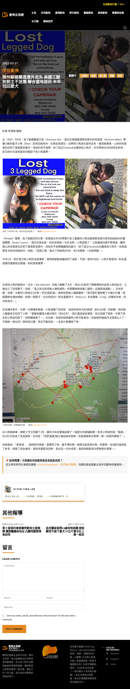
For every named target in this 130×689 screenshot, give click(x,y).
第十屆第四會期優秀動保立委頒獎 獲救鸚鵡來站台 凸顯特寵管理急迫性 (21, 531)
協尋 (93, 75)
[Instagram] (107, 659)
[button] (125, 27)
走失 (120, 75)
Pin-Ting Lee (26, 489)
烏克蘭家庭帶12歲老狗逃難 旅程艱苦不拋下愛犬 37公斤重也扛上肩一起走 (65, 531)
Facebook (114, 653)
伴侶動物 (10, 70)
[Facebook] (107, 654)
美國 (112, 75)
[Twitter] (107, 664)
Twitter (113, 664)
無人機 (102, 75)
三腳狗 (84, 75)
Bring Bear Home (48, 231)
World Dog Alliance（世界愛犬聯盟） (58, 464)
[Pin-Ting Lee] (9, 489)
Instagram (114, 659)
